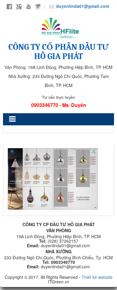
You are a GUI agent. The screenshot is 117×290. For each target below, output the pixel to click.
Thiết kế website (97, 277)
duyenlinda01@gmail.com (82, 6)
